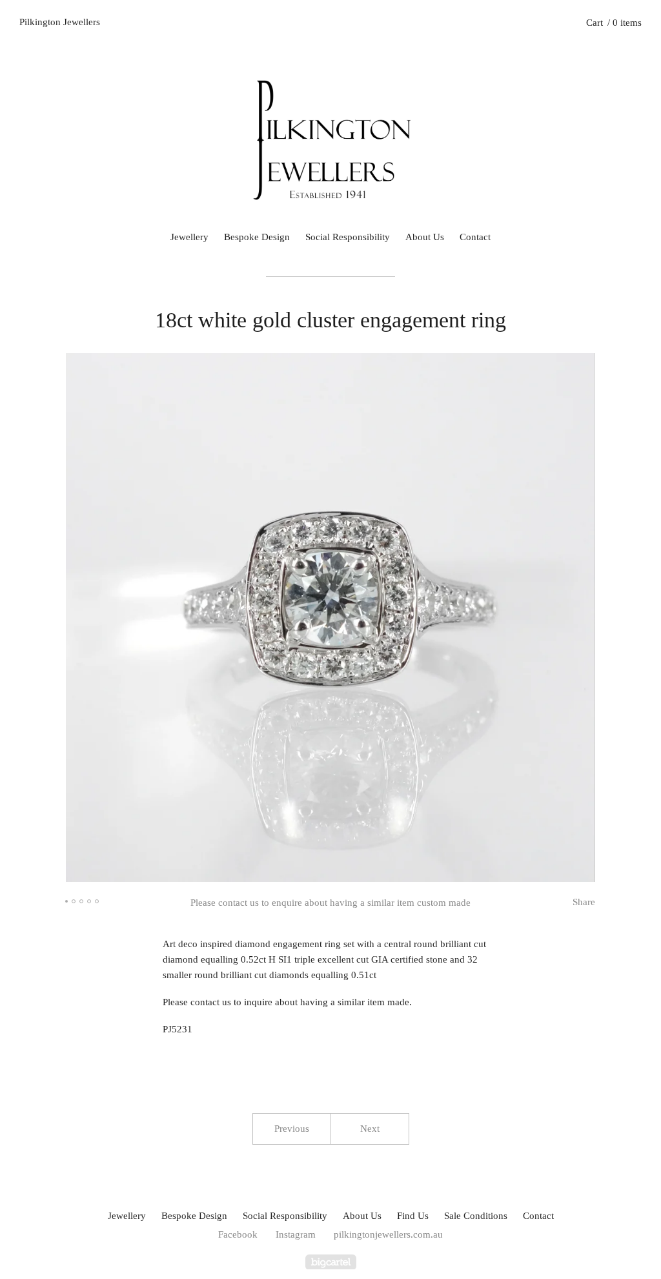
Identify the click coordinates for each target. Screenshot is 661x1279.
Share (584, 902)
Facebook (238, 1234)
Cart (614, 22)
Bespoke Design (257, 237)
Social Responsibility (347, 237)
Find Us (413, 1216)
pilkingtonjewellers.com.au (388, 1234)
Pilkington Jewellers (59, 22)
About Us (424, 237)
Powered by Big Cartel (330, 1261)
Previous (291, 1128)
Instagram (296, 1234)
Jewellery (189, 237)
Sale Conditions (475, 1216)
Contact (475, 237)
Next (370, 1128)
